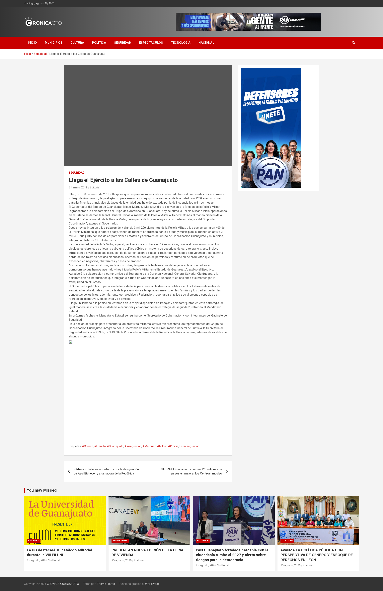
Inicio (32, 42)
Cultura (77, 42)
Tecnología (181, 42)
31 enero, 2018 (78, 187)
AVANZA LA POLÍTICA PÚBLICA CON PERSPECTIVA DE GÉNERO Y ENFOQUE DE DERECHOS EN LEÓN (316, 555)
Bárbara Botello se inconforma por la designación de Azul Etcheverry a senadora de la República (106, 471)
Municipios (53, 42)
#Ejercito (100, 446)
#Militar (162, 446)
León (183, 446)
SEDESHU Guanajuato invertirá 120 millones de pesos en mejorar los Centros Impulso (191, 471)
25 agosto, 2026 (37, 560)
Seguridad (122, 42)
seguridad (193, 446)
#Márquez (149, 446)
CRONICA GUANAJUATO (63, 584)
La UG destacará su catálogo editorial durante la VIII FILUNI (59, 552)
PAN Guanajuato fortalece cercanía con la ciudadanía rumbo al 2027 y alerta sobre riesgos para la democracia (232, 555)
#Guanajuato (115, 446)
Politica (99, 42)
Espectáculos (151, 42)
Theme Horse (106, 584)
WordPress (152, 584)
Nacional (206, 42)
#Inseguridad (133, 446)
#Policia (173, 446)
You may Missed (42, 490)
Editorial (95, 187)
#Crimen (87, 446)
